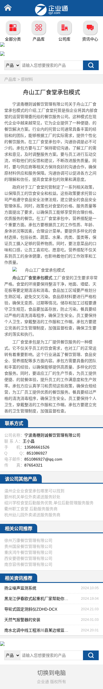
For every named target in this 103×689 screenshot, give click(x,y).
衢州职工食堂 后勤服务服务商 (31, 508)
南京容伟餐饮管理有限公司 (28, 564)
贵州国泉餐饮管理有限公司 (28, 546)
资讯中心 (90, 39)
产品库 (39, 39)
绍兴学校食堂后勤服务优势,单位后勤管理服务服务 (49, 502)
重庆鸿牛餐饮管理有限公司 (28, 552)
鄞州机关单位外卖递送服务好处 (32, 497)
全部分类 (13, 39)
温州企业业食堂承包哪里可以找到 (34, 491)
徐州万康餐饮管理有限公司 (28, 540)
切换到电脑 (51, 673)
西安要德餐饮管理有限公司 (28, 558)
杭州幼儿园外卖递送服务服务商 (32, 514)
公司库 (64, 39)
